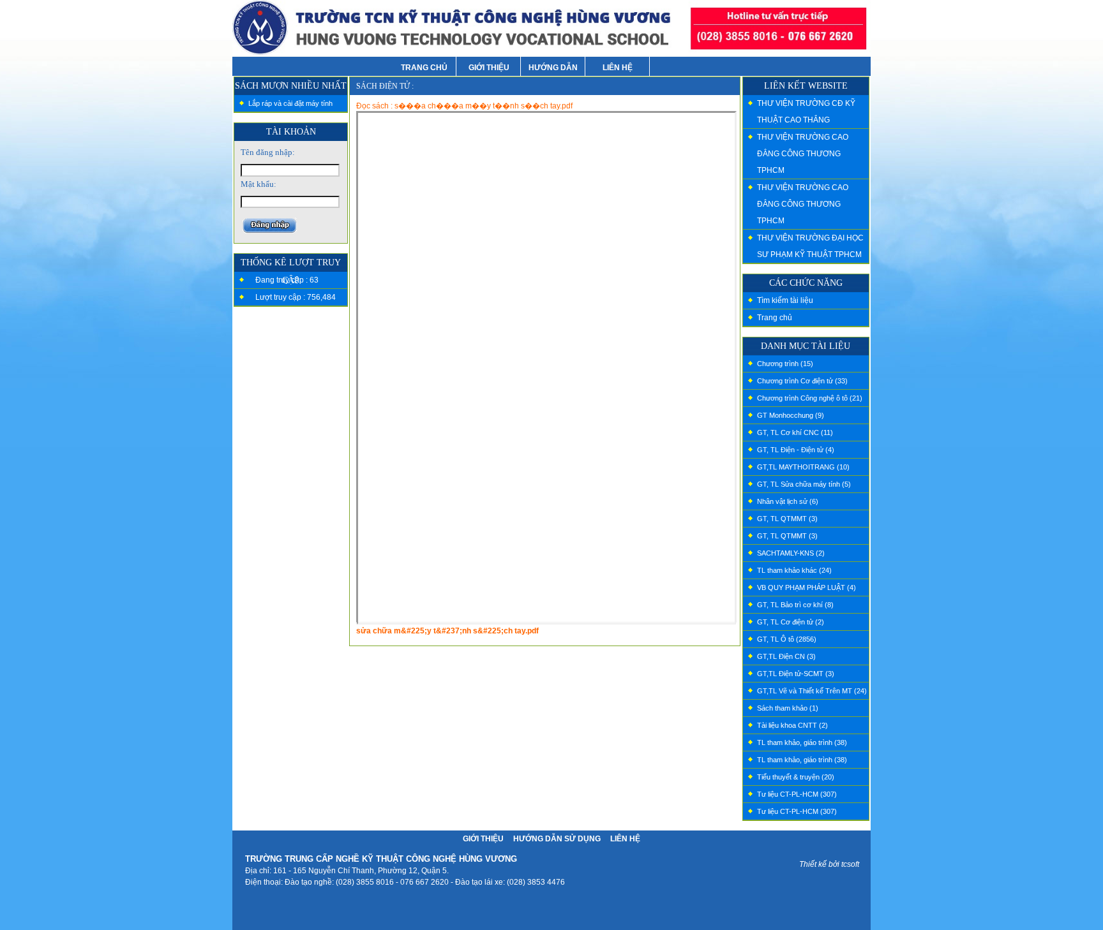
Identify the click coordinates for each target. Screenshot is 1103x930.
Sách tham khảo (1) (787, 708)
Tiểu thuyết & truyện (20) (795, 777)
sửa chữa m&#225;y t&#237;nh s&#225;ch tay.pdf (447, 630)
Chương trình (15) (785, 363)
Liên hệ (625, 838)
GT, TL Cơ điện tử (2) (790, 622)
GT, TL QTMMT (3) (787, 518)
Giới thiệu (483, 838)
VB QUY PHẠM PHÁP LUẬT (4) (806, 587)
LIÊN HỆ (618, 67)
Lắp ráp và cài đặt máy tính (290, 103)
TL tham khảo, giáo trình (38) (802, 742)
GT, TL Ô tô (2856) (786, 639)
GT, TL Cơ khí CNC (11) (795, 432)
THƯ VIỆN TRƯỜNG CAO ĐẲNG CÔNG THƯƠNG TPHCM (802, 154)
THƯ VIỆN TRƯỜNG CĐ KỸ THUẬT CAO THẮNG (806, 111)
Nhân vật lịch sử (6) (787, 501)
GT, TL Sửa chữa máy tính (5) (804, 484)
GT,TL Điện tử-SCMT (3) (795, 673)
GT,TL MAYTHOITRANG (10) (803, 467)
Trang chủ (774, 317)
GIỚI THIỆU (489, 67)
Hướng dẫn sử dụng (557, 838)
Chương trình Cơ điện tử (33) (802, 381)
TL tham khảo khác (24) (794, 570)
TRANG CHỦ (424, 67)
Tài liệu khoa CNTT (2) (792, 725)
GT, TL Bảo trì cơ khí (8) (795, 605)
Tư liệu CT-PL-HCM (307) (797, 794)
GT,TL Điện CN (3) (786, 656)
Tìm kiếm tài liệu (785, 300)
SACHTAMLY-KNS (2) (791, 553)
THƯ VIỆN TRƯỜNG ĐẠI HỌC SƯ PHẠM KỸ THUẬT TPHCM (810, 246)
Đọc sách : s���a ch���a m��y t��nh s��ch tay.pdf (464, 105)
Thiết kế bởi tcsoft (829, 864)
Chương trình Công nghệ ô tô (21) (809, 398)
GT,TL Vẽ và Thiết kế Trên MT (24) (812, 691)
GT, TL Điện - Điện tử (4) (795, 450)
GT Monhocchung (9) (790, 415)
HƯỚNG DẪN (553, 67)
